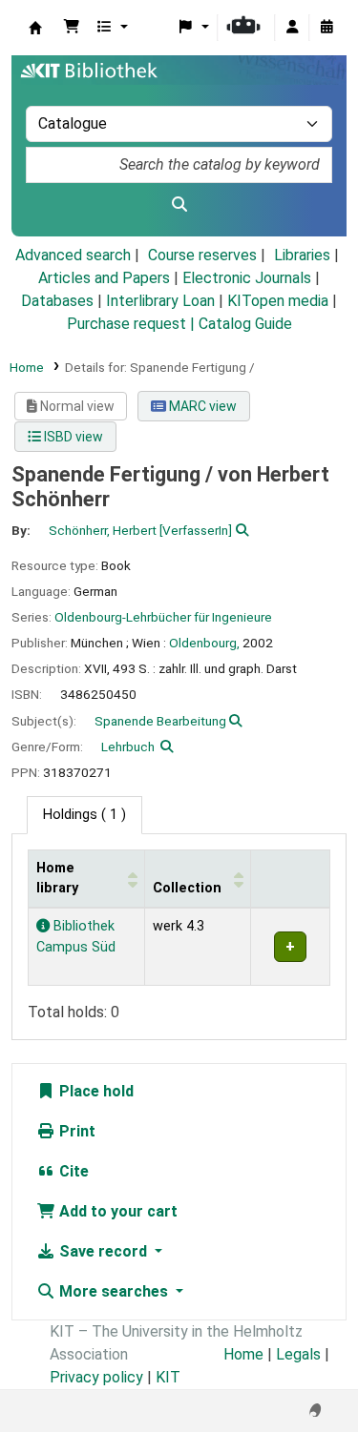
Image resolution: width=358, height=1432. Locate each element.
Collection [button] (187, 888)
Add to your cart (116, 1211)
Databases (57, 301)
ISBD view (72, 436)
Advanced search (73, 255)
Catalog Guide (245, 324)
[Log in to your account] (292, 28)
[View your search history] (326, 28)
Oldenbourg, (204, 642)
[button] (71, 28)
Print (75, 1131)
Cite (72, 1171)
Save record (103, 1251)
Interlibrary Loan (160, 301)
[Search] (179, 205)
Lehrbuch (128, 746)
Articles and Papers (104, 278)
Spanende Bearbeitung (160, 720)
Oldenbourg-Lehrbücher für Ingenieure (163, 616)
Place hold (94, 1091)
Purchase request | (133, 324)
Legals (298, 1354)
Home (27, 367)
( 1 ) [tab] (84, 815)
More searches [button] (113, 1291)
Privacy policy (96, 1377)
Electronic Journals (246, 278)
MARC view (201, 406)
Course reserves (202, 255)
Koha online (35, 27)
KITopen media (277, 301)
